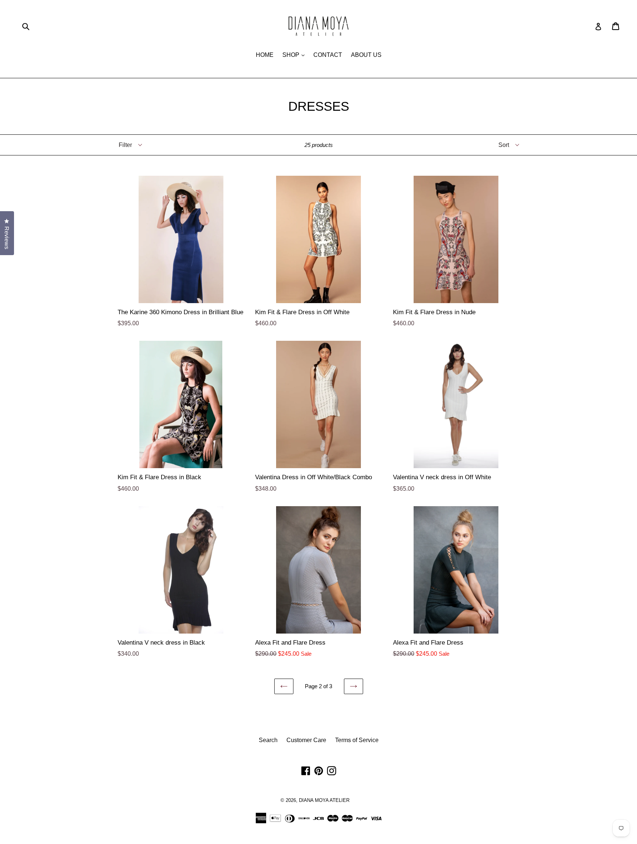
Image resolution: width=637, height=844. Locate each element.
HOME (265, 55)
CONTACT (327, 55)
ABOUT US (366, 55)
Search (268, 740)
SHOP (295, 54)
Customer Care (306, 740)
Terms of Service (357, 740)
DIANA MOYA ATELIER (324, 800)
